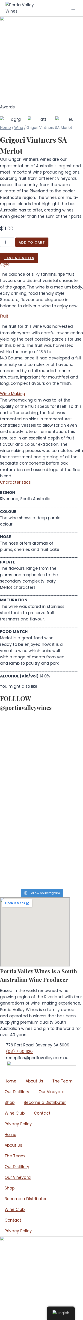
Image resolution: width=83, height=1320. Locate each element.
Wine (18, 127)
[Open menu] (73, 8)
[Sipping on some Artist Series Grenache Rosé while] (41, 727)
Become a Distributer (45, 1102)
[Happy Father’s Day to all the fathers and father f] (41, 875)
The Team (62, 1081)
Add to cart (32, 242)
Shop (10, 1102)
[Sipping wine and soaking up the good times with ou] (41, 784)
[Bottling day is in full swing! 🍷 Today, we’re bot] (41, 755)
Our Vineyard (52, 1092)
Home (5, 127)
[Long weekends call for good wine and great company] (41, 816)
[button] (5, 264)
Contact (42, 1113)
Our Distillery (17, 1092)
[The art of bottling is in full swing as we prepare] (41, 850)
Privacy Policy (18, 1124)
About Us (34, 1081)
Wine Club (15, 1113)
